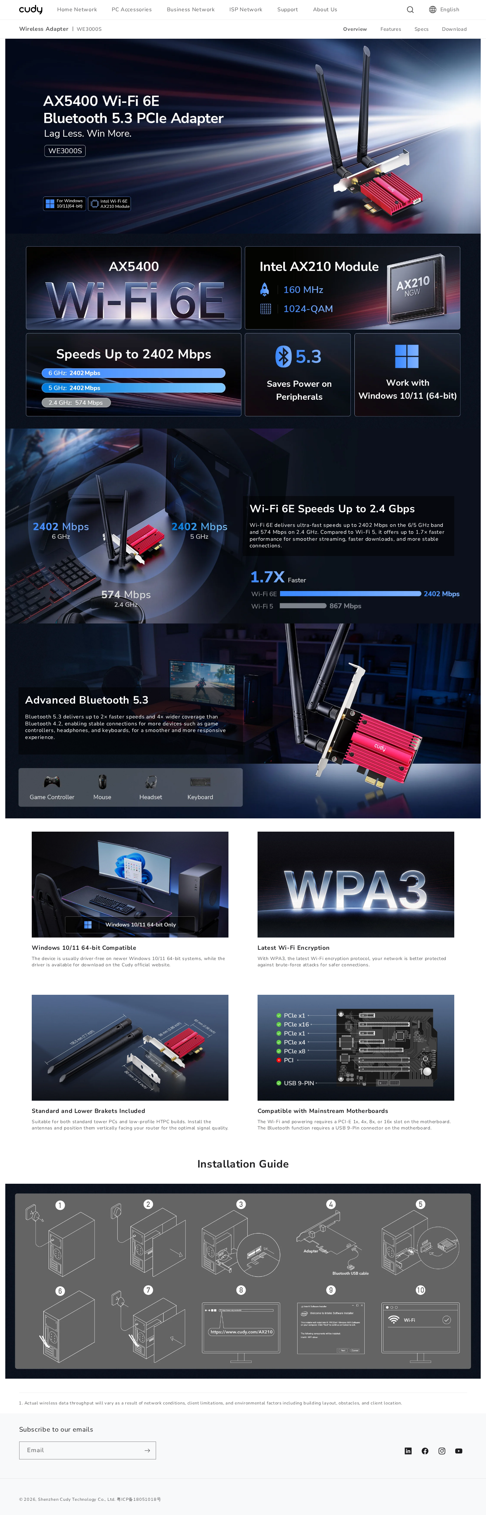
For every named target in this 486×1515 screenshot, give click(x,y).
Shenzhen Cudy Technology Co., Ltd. (76, 1499)
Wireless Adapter (44, 29)
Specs (422, 29)
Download (454, 29)
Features (391, 29)
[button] (80, 10)
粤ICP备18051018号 (139, 1499)
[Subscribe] (147, 1450)
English (450, 9)
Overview (355, 29)
